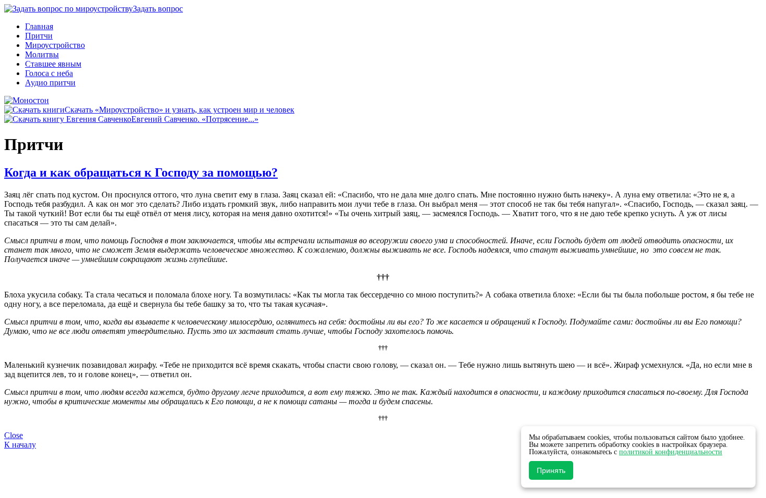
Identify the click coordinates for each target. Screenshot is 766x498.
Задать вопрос (158, 8)
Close (13, 435)
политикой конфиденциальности (670, 452)
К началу (20, 444)
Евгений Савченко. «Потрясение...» (194, 119)
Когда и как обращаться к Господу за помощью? (141, 172)
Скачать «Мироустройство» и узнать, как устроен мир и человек (179, 109)
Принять (551, 470)
